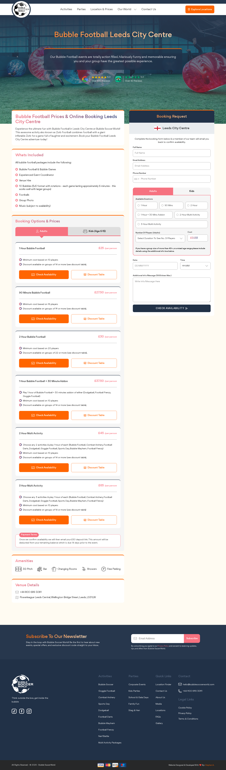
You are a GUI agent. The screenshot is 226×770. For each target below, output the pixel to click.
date (135, 260)
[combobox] (136, 179)
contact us (148, 9)
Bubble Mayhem (106, 723)
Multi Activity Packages (109, 743)
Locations (160, 710)
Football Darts (105, 717)
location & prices (102, 9)
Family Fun (134, 704)
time (182, 260)
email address (139, 160)
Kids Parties (134, 691)
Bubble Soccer (105, 685)
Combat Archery (106, 697)
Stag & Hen (134, 710)
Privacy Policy (163, 646)
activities (66, 9)
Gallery (159, 723)
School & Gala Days (139, 697)
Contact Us (161, 691)
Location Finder (163, 685)
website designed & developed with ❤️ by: (191, 765)
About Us (160, 697)
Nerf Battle (103, 736)
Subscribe (192, 638)
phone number (139, 173)
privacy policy (185, 713)
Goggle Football (106, 691)
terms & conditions (188, 719)
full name (137, 147)
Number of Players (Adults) (148, 233)
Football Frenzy (106, 730)
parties (81, 9)
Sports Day (104, 704)
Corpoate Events (137, 685)
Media (159, 704)
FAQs (158, 717)
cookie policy (185, 708)
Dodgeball (103, 710)
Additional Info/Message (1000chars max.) (152, 276)
